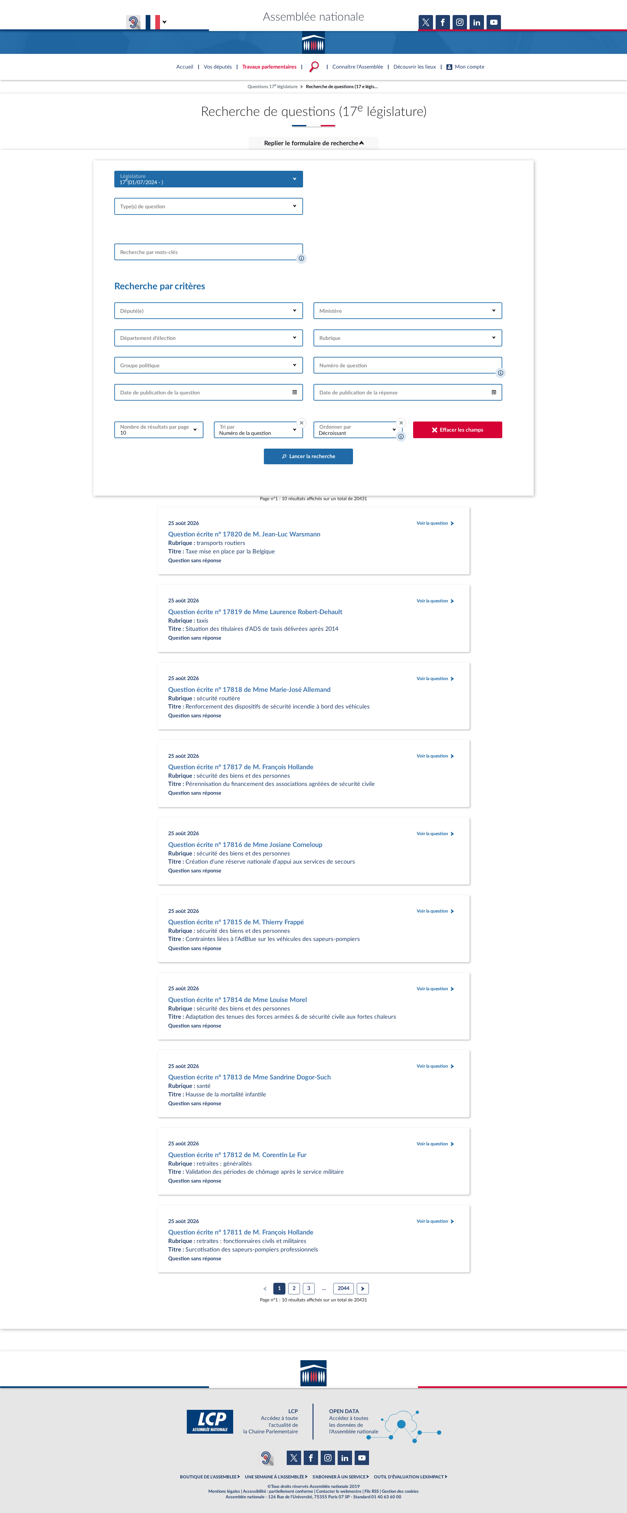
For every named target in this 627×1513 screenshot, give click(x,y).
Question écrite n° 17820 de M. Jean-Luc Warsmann (244, 534)
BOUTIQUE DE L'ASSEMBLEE (208, 1477)
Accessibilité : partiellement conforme (278, 1491)
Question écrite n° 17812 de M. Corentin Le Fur (237, 1155)
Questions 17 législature (272, 86)
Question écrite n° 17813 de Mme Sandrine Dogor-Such (249, 1077)
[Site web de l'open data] (379, 1422)
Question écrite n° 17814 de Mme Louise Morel (237, 1000)
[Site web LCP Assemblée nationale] (247, 1422)
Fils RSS (371, 1491)
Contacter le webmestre (339, 1491)
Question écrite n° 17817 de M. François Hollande (241, 767)
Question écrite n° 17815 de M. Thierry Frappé (236, 922)
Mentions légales (224, 1491)
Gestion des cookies (400, 1491)
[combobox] (208, 179)
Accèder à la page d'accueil (313, 40)
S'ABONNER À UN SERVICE (339, 1477)
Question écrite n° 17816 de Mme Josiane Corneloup (245, 845)
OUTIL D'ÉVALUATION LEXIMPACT (409, 1477)
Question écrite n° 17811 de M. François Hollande (241, 1232)
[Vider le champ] (301, 423)
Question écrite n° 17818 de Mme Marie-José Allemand (249, 690)
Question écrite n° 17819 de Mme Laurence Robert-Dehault (255, 612)
